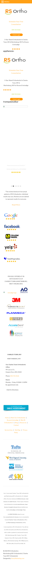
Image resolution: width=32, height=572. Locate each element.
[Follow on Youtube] (27, 563)
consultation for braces (12, 517)
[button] (2, 2)
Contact (16, 425)
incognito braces (12, 507)
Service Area (8, 430)
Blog (16, 422)
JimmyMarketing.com (17, 558)
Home (7, 418)
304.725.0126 (16, 30)
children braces (21, 498)
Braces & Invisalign (13, 420)
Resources (23, 422)
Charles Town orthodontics (16, 519)
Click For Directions (12, 390)
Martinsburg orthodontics (15, 522)
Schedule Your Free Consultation (16, 23)
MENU (6, 2)
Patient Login (16, 34)
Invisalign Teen (21, 510)
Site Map (17, 430)
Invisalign (12, 510)
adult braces (13, 501)
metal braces (20, 504)
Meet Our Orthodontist (18, 418)
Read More (16, 205)
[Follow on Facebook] (24, 563)
